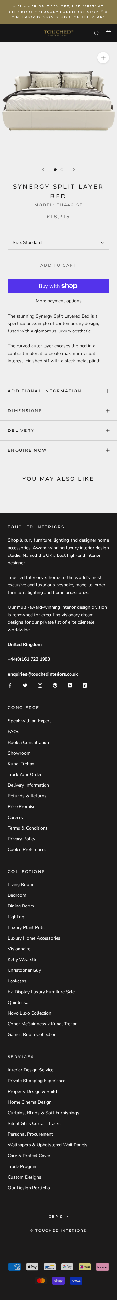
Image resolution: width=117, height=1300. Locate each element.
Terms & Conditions (28, 828)
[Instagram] (40, 685)
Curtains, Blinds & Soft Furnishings (43, 1113)
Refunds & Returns (27, 796)
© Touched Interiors (58, 1230)
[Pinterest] (55, 685)
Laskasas (17, 981)
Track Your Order (25, 774)
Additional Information (45, 390)
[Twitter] (25, 685)
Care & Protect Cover (29, 1156)
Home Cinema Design (30, 1102)
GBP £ (55, 1216)
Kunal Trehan (21, 764)
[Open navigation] (9, 33)
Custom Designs (24, 1177)
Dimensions (25, 410)
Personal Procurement (30, 1134)
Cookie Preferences (27, 849)
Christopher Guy (24, 970)
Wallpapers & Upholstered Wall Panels (47, 1145)
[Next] (74, 169)
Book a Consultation (28, 742)
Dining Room (21, 906)
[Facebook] (10, 685)
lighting (61, 540)
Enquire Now (27, 450)
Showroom (19, 753)
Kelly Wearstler (23, 959)
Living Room (20, 884)
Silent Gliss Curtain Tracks (34, 1123)
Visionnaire (19, 949)
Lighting (16, 917)
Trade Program (23, 1166)
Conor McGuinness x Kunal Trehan (43, 1024)
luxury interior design (87, 548)
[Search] (97, 33)
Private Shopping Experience (36, 1081)
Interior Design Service (30, 1070)
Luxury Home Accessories (34, 938)
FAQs (13, 732)
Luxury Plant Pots (26, 927)
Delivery (21, 430)
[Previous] (43, 169)
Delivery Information (28, 785)
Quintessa (18, 1002)
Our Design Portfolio (29, 1188)
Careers (15, 817)
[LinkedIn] (85, 685)
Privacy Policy (21, 839)
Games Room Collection (32, 1034)
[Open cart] (108, 33)
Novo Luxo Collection (29, 1013)
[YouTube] (70, 685)
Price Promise (21, 807)
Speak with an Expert (29, 721)
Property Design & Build (32, 1091)
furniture (42, 540)
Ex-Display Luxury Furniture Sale (41, 992)
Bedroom (17, 895)
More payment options (59, 301)
